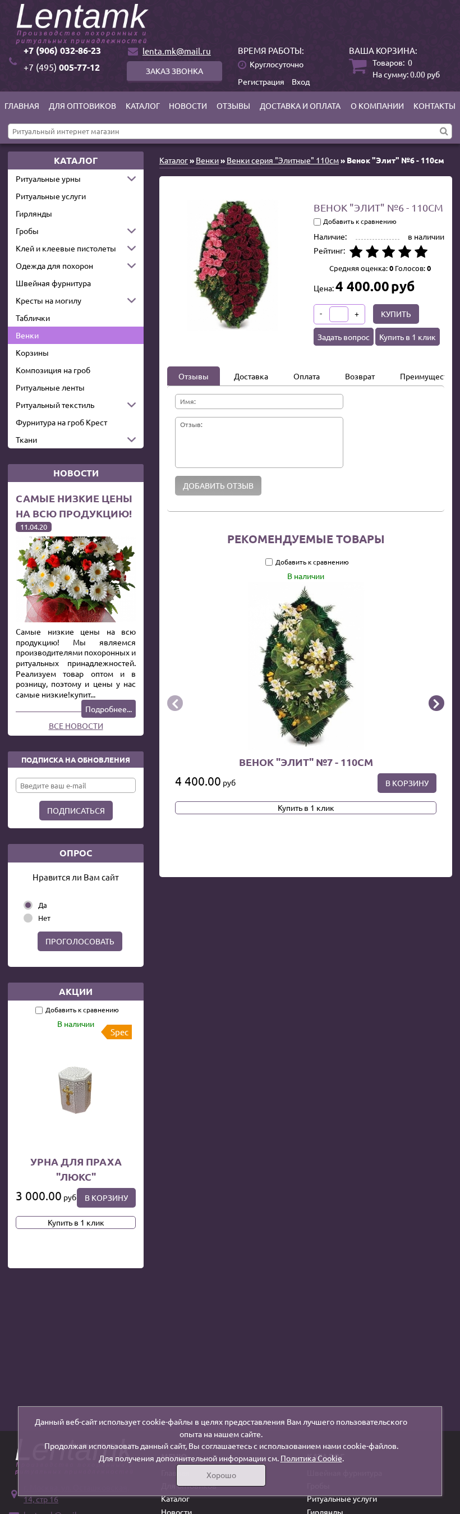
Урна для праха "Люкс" (76, 1169)
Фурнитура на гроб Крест (61, 422)
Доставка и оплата (300, 105)
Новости (188, 105)
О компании (377, 105)
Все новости (76, 726)
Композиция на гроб (53, 370)
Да (42, 905)
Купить (396, 314)
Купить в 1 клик (76, 1222)
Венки (27, 335)
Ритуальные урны (48, 178)
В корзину (106, 1197)
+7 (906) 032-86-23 (62, 50)
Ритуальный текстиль (55, 405)
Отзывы (233, 105)
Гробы (27, 231)
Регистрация (261, 81)
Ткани (26, 439)
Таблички (33, 318)
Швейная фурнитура (53, 283)
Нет (44, 918)
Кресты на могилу (48, 300)
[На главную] (230, 24)
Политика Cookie (311, 1458)
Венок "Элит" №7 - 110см (306, 761)
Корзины (32, 352)
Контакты (434, 105)
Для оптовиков (82, 105)
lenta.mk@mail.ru (176, 50)
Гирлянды (34, 213)
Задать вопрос (344, 337)
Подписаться (76, 810)
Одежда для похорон (54, 265)
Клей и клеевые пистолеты (66, 248)
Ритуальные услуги (51, 196)
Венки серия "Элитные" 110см (283, 160)
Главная (21, 105)
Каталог (143, 105)
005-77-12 (62, 67)
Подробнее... (108, 709)
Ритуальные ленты (50, 387)
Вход (301, 81)
